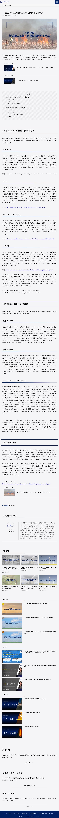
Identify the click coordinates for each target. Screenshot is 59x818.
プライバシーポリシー (15, 813)
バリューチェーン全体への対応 (15, 114)
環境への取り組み (49, 813)
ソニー (10, 101)
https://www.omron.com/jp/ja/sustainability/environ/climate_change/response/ (29, 270)
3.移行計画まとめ (11, 116)
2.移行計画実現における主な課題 (15, 108)
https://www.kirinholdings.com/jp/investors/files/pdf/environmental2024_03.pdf (30, 239)
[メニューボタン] (57, 2)
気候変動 (6, 505)
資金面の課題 (11, 112)
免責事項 (35, 813)
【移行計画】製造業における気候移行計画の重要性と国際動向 (33, 492)
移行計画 (13, 505)
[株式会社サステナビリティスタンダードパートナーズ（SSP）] (4, 2)
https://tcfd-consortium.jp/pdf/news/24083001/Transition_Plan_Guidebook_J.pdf (26, 484)
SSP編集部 (10, 531)
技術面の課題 (11, 110)
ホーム (7, 813)
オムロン (10, 105)
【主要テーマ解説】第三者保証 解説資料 (27, 80)
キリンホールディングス (14, 103)
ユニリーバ (11, 99)
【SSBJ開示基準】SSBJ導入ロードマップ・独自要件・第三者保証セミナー (35, 68)
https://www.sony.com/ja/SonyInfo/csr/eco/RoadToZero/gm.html (25, 207)
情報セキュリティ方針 (27, 813)
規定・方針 (41, 813)
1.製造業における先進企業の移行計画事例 (18, 97)
